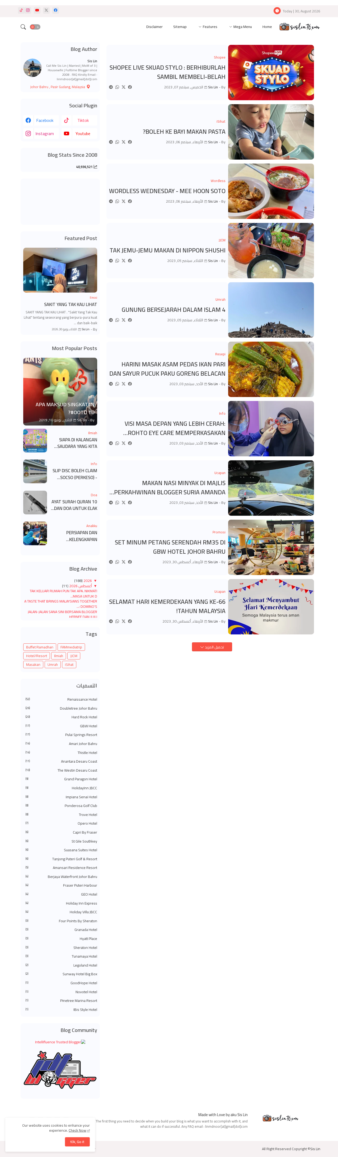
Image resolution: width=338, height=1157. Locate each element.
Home (267, 26)
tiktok (83, 120)
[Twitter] (123, 87)
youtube (83, 133)
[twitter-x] (46, 10)
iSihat (69, 664)
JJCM (73, 655)
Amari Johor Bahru (61, 744)
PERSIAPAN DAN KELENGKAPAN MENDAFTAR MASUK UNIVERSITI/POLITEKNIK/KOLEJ (74, 536)
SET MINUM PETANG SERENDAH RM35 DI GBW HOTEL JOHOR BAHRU (170, 547)
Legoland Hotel (61, 965)
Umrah (53, 664)
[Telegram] (111, 87)
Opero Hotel (61, 823)
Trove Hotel (61, 814)
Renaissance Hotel (61, 699)
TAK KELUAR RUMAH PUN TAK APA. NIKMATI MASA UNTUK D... (63, 593)
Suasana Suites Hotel (61, 850)
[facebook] (55, 10)
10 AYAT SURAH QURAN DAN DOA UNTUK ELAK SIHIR (74, 505)
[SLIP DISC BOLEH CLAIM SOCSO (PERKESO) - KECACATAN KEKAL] (35, 471)
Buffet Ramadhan (39, 647)
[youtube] (37, 10)
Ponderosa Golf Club (61, 806)
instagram (44, 133)
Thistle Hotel (61, 753)
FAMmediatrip (71, 647)
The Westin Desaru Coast (61, 770)
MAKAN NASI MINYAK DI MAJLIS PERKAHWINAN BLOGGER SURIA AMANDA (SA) (170, 488)
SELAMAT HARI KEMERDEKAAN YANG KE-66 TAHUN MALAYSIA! (167, 606)
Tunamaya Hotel (61, 956)
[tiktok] (21, 10)
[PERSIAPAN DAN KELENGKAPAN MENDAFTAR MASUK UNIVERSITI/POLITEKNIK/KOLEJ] (35, 533)
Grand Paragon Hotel (61, 779)
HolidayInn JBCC (61, 788)
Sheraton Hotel (61, 947)
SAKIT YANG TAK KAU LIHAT (70, 304)
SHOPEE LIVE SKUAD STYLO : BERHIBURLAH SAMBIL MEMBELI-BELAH (168, 72)
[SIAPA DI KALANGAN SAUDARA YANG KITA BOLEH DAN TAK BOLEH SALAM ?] (35, 440)
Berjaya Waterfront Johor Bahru (61, 876)
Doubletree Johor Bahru (61, 708)
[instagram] (28, 10)
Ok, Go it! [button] (77, 1141)
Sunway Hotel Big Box (61, 974)
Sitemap (180, 26)
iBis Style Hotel (61, 1009)
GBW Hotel (61, 726)
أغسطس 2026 (80, 585)
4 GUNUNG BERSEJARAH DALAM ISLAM (174, 309)
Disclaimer (154, 26)
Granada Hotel (61, 930)
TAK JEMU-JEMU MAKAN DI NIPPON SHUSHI (168, 250)
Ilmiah (58, 655)
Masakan (33, 664)
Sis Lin (92, 61)
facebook (44, 120)
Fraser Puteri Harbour (61, 885)
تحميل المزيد (214, 647)
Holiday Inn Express (61, 903)
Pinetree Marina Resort (61, 1000)
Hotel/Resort (36, 655)
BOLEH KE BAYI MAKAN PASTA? (184, 131)
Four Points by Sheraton (61, 921)
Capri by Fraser (61, 832)
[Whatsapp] (117, 87)
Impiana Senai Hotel (61, 797)
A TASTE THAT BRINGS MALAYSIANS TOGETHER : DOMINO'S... (60, 604)
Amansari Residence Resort (61, 868)
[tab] (267, 27)
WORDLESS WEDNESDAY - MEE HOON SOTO (167, 191)
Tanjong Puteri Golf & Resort (61, 859)
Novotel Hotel (61, 992)
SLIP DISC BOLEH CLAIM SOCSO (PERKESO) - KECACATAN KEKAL (75, 474)
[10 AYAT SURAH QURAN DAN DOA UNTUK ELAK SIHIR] (35, 502)
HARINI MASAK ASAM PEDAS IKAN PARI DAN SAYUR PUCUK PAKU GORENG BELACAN (167, 369)
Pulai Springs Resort (61, 735)
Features (210, 26)
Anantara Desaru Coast (61, 761)
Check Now (77, 1130)
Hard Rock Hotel (61, 717)
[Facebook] (130, 87)
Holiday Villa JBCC (61, 912)
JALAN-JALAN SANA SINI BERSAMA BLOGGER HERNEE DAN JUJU (62, 614)
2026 (87, 580)
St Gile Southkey (61, 841)
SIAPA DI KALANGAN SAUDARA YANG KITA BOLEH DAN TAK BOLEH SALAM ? (74, 443)
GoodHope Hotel (61, 983)
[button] (35, 27)
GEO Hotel (61, 894)
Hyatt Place (61, 938)
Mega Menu (242, 26)
